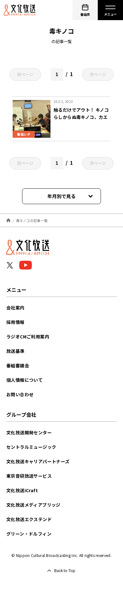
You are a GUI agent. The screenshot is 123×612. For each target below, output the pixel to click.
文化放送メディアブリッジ (33, 505)
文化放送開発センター (29, 432)
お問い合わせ (19, 394)
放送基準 (15, 351)
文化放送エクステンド (29, 519)
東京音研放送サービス (29, 476)
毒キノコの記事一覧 (32, 220)
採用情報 (15, 322)
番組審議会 (17, 365)
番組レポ (23, 134)
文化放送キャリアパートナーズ (38, 461)
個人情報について (24, 380)
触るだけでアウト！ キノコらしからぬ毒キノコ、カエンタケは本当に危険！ (81, 117)
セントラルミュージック (31, 447)
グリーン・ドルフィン (28, 534)
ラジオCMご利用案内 (27, 336)
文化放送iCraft (22, 490)
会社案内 (15, 307)
